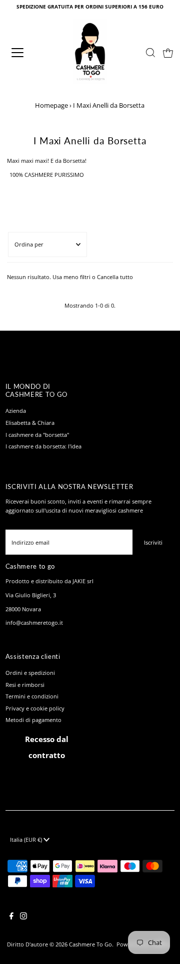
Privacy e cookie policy (35, 708)
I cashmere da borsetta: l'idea (44, 446)
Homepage (51, 105)
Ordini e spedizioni (30, 672)
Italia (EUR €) (27, 839)
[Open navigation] (24, 52)
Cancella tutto (115, 277)
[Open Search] (150, 53)
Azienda (16, 410)
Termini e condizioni (32, 696)
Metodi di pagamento (34, 720)
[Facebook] (11, 917)
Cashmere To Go (90, 944)
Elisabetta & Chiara (30, 422)
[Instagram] (24, 917)
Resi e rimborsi (25, 684)
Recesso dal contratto (46, 747)
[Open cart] (168, 53)
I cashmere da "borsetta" (37, 434)
